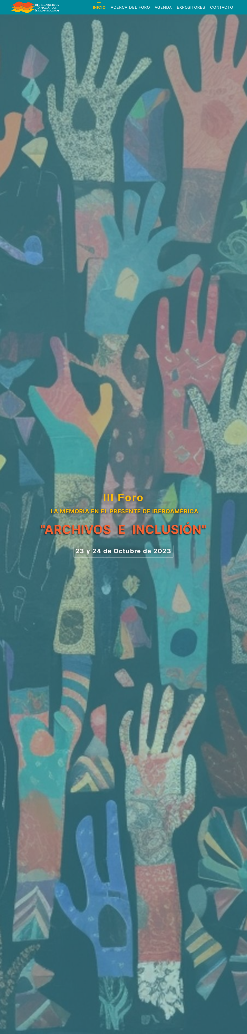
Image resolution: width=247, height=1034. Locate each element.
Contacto (221, 7)
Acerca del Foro (130, 7)
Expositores (191, 7)
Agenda (163, 7)
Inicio (99, 7)
